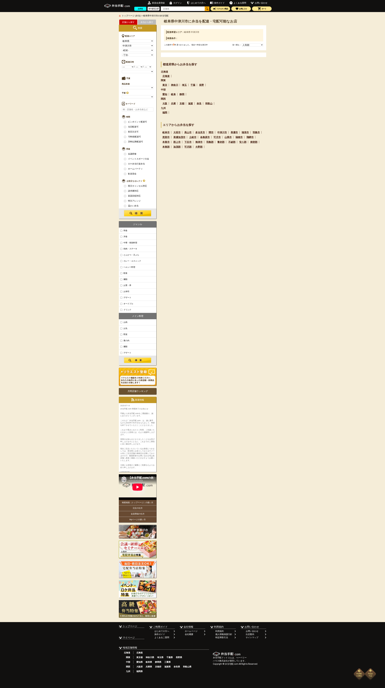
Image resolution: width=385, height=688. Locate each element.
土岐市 (192, 137)
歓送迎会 (132, 173)
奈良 (199, 103)
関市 (211, 132)
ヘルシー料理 (129, 267)
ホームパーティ (135, 169)
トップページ (129, 626)
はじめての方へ (161, 631)
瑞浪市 (245, 132)
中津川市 (222, 132)
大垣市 (177, 132)
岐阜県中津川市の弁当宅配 (155, 15)
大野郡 (199, 147)
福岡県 (139, 671)
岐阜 (173, 94)
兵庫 (173, 103)
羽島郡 (210, 142)
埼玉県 (160, 657)
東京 (164, 85)
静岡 (182, 94)
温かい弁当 (133, 206)
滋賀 (190, 103)
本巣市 (166, 142)
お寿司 (126, 291)
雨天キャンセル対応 (137, 186)
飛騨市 (250, 137)
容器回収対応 (134, 196)
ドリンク (127, 310)
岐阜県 (149, 662)
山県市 (228, 137)
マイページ (128, 637)
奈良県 (177, 666)
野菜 (125, 334)
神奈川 (174, 85)
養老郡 (221, 142)
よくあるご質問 (161, 637)
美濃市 (234, 132)
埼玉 (184, 85)
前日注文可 (133, 131)
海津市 (199, 142)
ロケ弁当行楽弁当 (136, 164)
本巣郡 (166, 147)
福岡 (164, 112)
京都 (182, 103)
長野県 (179, 657)
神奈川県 (150, 657)
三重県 (167, 662)
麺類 (125, 279)
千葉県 (169, 657)
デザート (127, 297)
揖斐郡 (253, 142)
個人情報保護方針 (223, 634)
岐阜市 (166, 132)
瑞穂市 (239, 137)
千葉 (193, 85)
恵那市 (166, 137)
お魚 (125, 328)
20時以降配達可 (135, 141)
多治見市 (200, 132)
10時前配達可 (134, 136)
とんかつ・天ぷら (131, 255)
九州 (127, 671)
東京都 (139, 657)
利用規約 (219, 631)
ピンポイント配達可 (137, 122)
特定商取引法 (221, 637)
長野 (201, 85)
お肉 (125, 322)
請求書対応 (133, 191)
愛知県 (139, 662)
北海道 (166, 76)
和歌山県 (187, 666)
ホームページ (191, 631)
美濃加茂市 (179, 137)
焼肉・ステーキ (130, 249)
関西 (127, 666)
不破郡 (232, 142)
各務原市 (205, 137)
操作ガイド (159, 634)
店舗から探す (128, 22)
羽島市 (256, 132)
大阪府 (139, 666)
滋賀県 (167, 666)
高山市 (188, 132)
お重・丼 (127, 285)
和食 (125, 230)
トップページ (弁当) (131, 15)
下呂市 (188, 142)
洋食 (125, 236)
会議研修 (132, 154)
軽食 (125, 273)
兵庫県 (149, 666)
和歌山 (209, 103)
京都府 (158, 666)
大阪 (164, 103)
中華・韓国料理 (130, 243)
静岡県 (158, 662)
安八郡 (242, 142)
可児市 (217, 137)
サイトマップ (252, 637)
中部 (127, 662)
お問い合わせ (252, 631)
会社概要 (189, 634)
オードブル (128, 304)
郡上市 (177, 142)
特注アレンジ (134, 201)
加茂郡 (177, 147)
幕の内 (126, 340)
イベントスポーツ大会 (138, 159)
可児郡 (188, 147)
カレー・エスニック (132, 261)
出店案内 (250, 634)
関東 (127, 657)
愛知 (164, 94)
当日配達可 (133, 127)
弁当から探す (147, 22)
